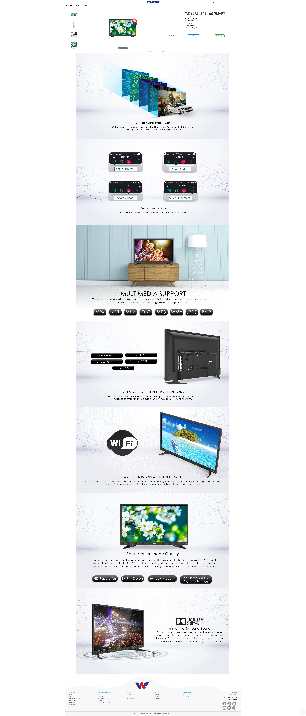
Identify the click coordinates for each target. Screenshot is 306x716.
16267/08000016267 (231, 694)
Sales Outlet (100, 696)
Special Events (185, 696)
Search (71, 5)
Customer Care (101, 700)
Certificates (72, 702)
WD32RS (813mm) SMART (81, 5)
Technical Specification (153, 52)
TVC (183, 694)
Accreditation (72, 704)
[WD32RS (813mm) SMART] (74, 15)
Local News (157, 694)
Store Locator (101, 698)
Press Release (157, 698)
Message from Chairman (75, 698)
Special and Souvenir (131, 698)
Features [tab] (144, 52)
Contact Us (100, 694)
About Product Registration (104, 702)
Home (70, 694)
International (129, 694)
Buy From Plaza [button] (220, 36)
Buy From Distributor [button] (193, 36)
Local (127, 696)
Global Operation (73, 700)
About (70, 696)
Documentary (185, 698)
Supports (162, 52)
